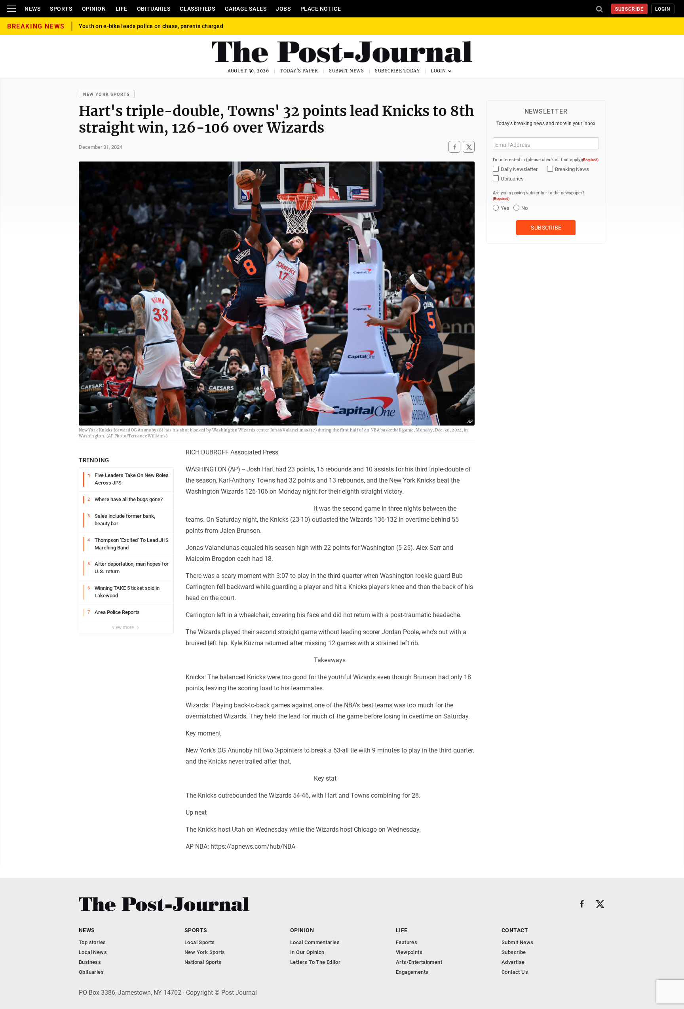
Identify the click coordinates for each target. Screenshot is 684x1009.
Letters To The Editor (315, 962)
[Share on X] (469, 147)
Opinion (94, 9)
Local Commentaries (315, 942)
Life (121, 9)
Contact (515, 930)
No (524, 208)
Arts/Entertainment (419, 962)
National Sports (203, 962)
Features (406, 942)
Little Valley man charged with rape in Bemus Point (146, 25)
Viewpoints (409, 952)
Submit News (346, 71)
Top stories (92, 942)
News (32, 9)
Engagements (412, 972)
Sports (61, 9)
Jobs (283, 9)
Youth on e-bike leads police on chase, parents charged (151, 31)
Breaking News (572, 169)
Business (90, 962)
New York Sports (106, 94)
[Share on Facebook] (454, 147)
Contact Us (515, 972)
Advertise (513, 962)
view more (123, 627)
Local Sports (199, 942)
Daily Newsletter (519, 169)
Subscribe (629, 9)
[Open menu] (11, 9)
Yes (505, 208)
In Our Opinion (307, 952)
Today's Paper (299, 71)
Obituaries (154, 9)
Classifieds (197, 9)
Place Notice (320, 9)
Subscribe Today (397, 71)
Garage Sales (246, 9)
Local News (93, 952)
